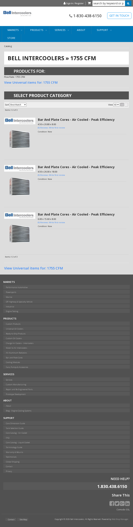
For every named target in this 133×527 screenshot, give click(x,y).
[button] (111, 3)
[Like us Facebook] (111, 503)
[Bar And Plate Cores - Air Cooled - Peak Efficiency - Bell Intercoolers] (19, 121)
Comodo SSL (123, 509)
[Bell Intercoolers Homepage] (18, 17)
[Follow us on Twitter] (117, 503)
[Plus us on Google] (122, 503)
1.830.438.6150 (112, 486)
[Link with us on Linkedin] (127, 503)
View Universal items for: (31, 82)
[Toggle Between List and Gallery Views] (124, 104)
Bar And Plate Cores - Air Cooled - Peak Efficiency (76, 119)
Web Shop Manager (120, 519)
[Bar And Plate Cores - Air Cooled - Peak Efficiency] (19, 139)
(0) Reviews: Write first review (51, 127)
